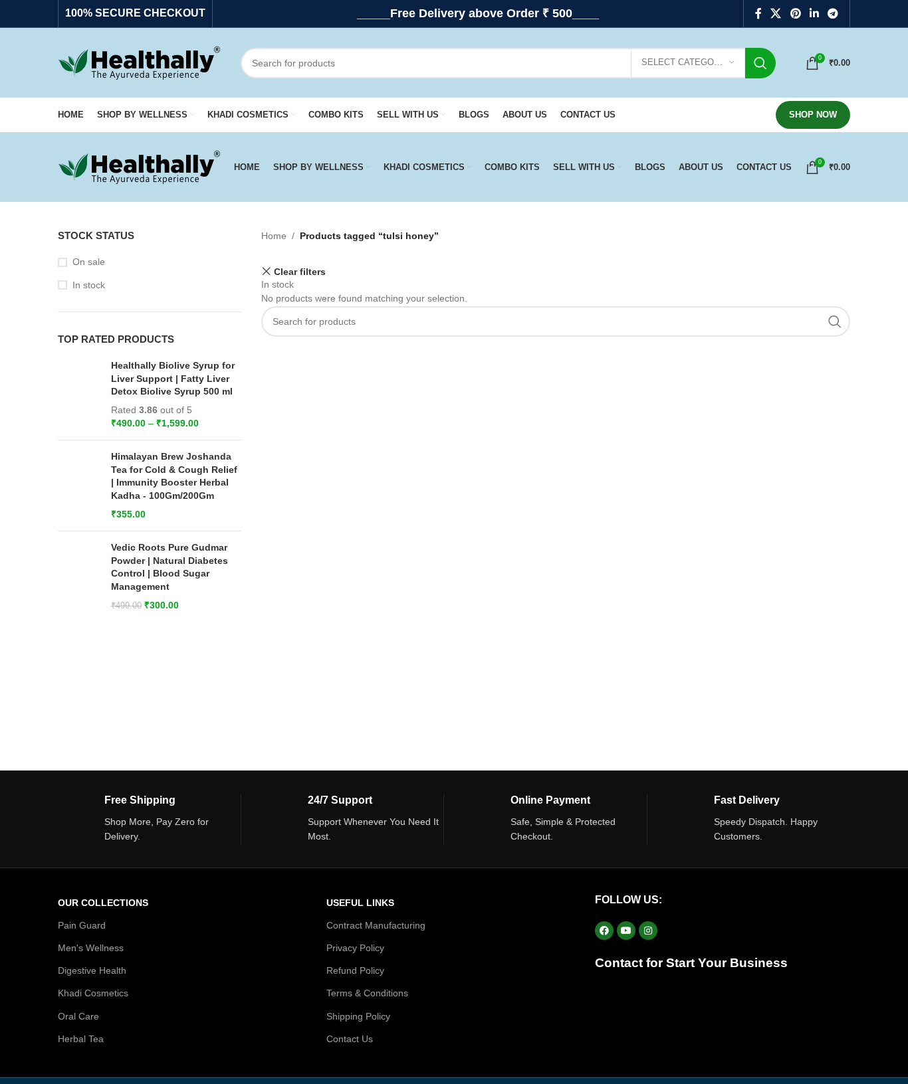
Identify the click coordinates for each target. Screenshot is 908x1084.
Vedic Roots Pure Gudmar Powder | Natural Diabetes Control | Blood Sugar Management (169, 567)
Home (273, 235)
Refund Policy (355, 970)
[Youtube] (626, 930)
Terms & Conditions (367, 993)
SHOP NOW (813, 115)
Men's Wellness (91, 948)
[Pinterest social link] (795, 13)
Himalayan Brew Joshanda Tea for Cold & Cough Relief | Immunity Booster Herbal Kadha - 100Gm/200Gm (174, 476)
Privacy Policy (355, 948)
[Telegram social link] (833, 13)
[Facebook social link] (758, 13)
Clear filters (300, 271)
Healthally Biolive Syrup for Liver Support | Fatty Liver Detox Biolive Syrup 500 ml (173, 378)
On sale (88, 261)
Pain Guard (82, 925)
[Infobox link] (149, 819)
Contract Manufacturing (375, 925)
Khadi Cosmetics (93, 993)
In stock (88, 285)
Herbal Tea (81, 1039)
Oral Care (78, 1016)
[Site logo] (139, 61)
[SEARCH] (760, 63)
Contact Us (349, 1039)
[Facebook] (604, 930)
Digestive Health (92, 970)
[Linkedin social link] (814, 13)
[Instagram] (648, 930)
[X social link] (776, 13)
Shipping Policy (358, 1016)
